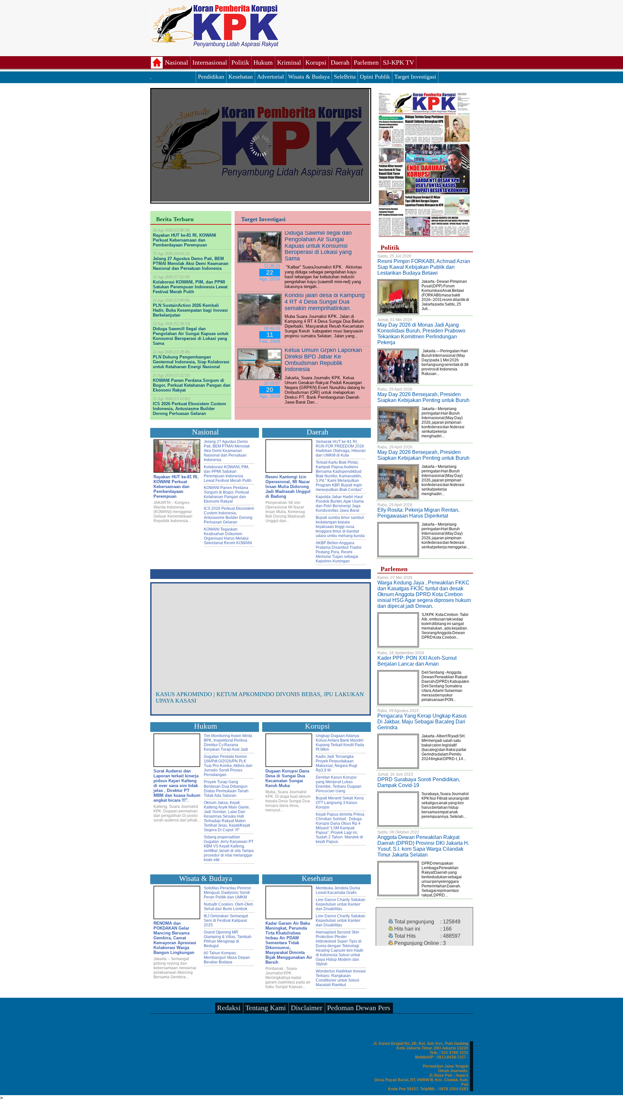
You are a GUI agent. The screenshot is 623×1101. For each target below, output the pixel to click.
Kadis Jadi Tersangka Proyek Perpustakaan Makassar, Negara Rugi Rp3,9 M (336, 762)
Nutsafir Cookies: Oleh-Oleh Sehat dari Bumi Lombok (228, 904)
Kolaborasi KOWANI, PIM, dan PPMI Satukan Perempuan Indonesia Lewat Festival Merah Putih (190, 287)
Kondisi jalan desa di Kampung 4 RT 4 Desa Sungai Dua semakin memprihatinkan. (325, 301)
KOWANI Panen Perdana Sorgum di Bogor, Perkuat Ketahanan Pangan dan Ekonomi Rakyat (191, 385)
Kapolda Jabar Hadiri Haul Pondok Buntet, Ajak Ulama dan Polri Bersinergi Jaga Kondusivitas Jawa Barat (340, 502)
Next (359, 635)
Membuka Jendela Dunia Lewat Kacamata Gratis (338, 888)
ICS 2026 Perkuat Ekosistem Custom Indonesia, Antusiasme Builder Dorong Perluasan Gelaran (189, 408)
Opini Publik (375, 76)
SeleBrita (345, 76)
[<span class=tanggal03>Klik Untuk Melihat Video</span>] (261, 632)
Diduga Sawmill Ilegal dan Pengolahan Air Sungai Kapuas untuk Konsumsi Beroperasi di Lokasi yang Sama (190, 336)
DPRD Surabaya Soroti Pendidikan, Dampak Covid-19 (418, 782)
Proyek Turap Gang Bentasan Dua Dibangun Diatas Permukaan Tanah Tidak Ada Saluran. (226, 787)
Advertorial (270, 76)
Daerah (340, 62)
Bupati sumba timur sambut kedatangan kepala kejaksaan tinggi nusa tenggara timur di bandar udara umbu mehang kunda (340, 525)
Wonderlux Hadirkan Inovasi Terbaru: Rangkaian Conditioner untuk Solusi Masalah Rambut (341, 976)
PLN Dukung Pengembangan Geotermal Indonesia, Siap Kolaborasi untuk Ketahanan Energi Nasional (191, 362)
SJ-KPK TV (398, 62)
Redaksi (228, 1006)
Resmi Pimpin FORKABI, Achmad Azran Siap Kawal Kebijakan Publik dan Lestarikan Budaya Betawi (423, 267)
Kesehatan (240, 76)
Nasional (176, 62)
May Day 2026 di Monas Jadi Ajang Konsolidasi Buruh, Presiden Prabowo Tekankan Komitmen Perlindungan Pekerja (421, 333)
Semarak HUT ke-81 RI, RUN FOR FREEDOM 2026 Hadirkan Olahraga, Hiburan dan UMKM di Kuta (341, 447)
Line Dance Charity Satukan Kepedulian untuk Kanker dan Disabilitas (340, 902)
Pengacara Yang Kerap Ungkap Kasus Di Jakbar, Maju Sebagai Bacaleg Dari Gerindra (422, 721)
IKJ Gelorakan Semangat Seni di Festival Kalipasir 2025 (226, 919)
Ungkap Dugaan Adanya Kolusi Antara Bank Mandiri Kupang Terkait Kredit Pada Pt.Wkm (340, 741)
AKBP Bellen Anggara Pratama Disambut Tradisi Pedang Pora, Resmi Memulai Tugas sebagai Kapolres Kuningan (338, 550)
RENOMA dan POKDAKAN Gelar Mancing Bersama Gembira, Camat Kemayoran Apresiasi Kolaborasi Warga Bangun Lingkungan (174, 936)
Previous (161, 635)
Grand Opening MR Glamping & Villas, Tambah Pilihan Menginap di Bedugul (227, 937)
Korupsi (315, 62)
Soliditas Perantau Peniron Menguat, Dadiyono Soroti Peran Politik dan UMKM (227, 891)
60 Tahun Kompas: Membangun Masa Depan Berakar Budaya (227, 956)
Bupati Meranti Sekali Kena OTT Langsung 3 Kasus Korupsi (340, 801)
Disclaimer (306, 1006)
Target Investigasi (415, 76)
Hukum (263, 62)
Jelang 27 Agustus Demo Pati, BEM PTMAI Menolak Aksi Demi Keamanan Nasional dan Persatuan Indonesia (190, 263)
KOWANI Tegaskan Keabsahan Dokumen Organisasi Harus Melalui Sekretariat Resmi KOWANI (228, 534)
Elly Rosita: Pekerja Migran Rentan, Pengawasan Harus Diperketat (418, 513)
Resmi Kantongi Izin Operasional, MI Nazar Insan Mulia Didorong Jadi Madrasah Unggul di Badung (288, 485)
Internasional (209, 62)
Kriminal (289, 62)
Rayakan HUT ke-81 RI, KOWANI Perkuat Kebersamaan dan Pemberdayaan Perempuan (184, 240)
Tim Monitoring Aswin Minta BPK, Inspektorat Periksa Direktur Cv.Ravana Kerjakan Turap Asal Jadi (228, 741)
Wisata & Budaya (309, 76)
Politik (240, 62)
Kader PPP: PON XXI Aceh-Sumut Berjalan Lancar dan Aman (417, 661)
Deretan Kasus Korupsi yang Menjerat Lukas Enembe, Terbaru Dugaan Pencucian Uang (338, 782)
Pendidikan (211, 76)
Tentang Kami (265, 1006)
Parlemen (366, 62)
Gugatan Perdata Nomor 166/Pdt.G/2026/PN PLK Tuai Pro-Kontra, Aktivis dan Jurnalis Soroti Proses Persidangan (228, 764)
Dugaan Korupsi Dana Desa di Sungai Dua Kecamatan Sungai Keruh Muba (287, 776)
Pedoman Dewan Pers (358, 1006)
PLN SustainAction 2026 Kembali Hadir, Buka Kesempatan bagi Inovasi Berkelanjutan (190, 310)
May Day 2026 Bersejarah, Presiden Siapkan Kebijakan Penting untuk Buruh (423, 397)
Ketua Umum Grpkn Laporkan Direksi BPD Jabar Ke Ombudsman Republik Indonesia (323, 359)
